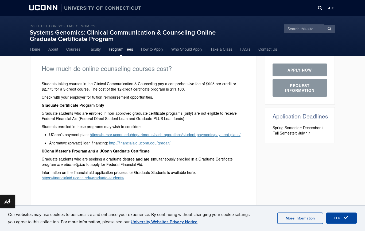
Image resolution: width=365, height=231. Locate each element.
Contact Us (267, 49)
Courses (73, 49)
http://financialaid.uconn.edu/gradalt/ (139, 143)
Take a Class (221, 49)
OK (338, 218)
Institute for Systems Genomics (63, 26)
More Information (300, 218)
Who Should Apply (186, 49)
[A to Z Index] (331, 8)
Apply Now (300, 70)
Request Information (299, 88)
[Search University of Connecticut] (320, 8)
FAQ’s (245, 49)
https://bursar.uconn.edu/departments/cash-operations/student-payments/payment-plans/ (165, 134)
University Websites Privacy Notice (164, 222)
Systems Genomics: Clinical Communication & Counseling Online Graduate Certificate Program (123, 36)
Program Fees (121, 49)
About (53, 49)
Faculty (94, 49)
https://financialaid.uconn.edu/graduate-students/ (83, 177)
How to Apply (152, 49)
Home (35, 49)
